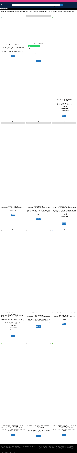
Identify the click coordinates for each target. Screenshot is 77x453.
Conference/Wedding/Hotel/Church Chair (64, 99)
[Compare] (13, 42)
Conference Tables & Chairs (38, 43)
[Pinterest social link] (72, 1)
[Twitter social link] (71, 1)
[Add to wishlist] (13, 53)
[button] (13, 56)
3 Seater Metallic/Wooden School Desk (13, 44)
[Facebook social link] (70, 1)
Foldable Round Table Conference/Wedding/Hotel (13, 312)
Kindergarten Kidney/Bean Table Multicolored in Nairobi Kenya (64, 425)
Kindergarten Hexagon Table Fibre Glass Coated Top (13, 425)
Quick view (13, 58)
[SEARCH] (61, 5)
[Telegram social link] (75, 1)
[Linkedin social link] (73, 1)
